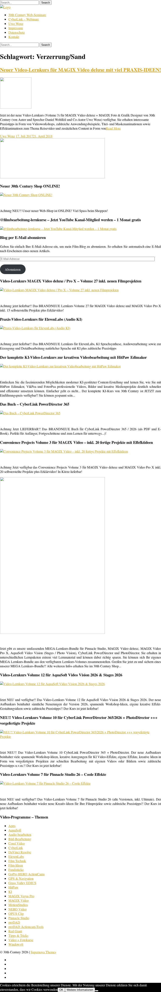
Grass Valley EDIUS (22, 883)
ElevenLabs (16, 856)
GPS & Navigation (21, 878)
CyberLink (15, 847)
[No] (96, 990)
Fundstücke (16, 869)
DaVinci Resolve (19, 852)
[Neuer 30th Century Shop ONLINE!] (26, 195)
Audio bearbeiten (19, 834)
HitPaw (13, 887)
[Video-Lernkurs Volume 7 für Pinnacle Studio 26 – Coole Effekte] (45, 783)
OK (61, 989)
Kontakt (13, 36)
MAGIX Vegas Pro (21, 896)
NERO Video (17, 909)
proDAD (14, 922)
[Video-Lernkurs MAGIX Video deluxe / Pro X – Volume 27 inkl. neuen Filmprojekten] (59, 290)
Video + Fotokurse (20, 940)
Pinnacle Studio (18, 918)
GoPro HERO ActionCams (26, 874)
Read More (113, 128)
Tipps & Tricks (18, 935)
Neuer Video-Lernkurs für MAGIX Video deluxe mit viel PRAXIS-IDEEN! (80, 69)
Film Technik (17, 861)
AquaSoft (14, 830)
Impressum (15, 28)
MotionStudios (18, 905)
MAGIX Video (18, 900)
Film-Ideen (15, 865)
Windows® (15, 944)
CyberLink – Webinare (23, 19)
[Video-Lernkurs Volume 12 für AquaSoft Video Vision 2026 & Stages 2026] (52, 684)
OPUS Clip (16, 913)
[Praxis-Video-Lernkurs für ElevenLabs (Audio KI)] (35, 328)
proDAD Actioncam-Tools (26, 926)
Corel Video (16, 843)
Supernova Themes (43, 952)
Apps (12, 825)
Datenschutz (16, 32)
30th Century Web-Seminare (27, 15)
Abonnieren (13, 269)
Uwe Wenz (15, 23)
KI (10, 891)
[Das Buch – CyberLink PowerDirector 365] (30, 413)
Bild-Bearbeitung (19, 839)
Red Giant (15, 931)
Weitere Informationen (80, 989)
